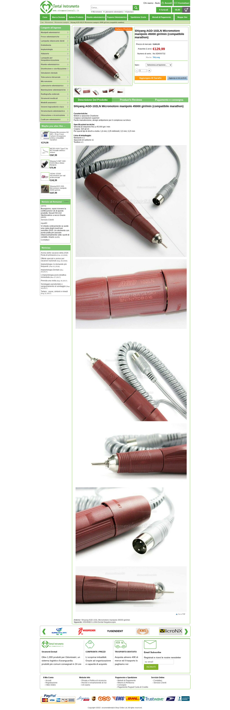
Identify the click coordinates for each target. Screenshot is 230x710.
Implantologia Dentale (52, 271)
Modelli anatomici (48, 102)
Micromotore (97, 12)
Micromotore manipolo (61, 22)
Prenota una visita (54, 281)
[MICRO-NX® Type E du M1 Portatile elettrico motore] (45, 151)
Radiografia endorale (50, 94)
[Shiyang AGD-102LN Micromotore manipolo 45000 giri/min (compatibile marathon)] (103, 56)
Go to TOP (181, 614)
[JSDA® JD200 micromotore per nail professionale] (45, 176)
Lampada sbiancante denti (52, 41)
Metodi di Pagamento (161, 17)
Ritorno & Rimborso (126, 683)
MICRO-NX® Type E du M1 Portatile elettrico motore (59, 150)
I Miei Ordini (51, 685)
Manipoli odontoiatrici (50, 32)
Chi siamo (148, 3)
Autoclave (130, 12)
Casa (45, 17)
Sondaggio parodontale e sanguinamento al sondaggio (55, 286)
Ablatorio (45, 54)
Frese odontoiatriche (50, 37)
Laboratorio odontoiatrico (114, 12)
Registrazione (51, 683)
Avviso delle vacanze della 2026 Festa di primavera (54, 254)
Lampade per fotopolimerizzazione (50, 59)
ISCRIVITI (151, 667)
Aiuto (157, 3)
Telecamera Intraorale (50, 77)
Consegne (122, 685)
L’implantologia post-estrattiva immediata (53, 276)
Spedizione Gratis (138, 17)
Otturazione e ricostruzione (53, 115)
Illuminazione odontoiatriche (53, 90)
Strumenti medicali (49, 98)
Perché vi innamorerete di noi (94, 683)
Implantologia (47, 49)
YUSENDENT (115, 631)
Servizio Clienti (47, 212)
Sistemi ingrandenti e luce (52, 107)
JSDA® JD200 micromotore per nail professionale (57, 175)
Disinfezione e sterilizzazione (53, 69)
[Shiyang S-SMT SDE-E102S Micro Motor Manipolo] (45, 164)
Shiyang (156, 57)
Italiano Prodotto (76, 17)
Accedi (168, 3)
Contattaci (183, 3)
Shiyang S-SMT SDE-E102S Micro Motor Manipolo (58, 163)
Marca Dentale (58, 17)
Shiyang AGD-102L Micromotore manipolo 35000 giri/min (58, 188)
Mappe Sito (182, 17)
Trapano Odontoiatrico (117, 17)
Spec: (137, 65)
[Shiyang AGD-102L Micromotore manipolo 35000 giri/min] (45, 189)
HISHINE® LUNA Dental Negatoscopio (99, 622)
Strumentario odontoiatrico (53, 111)
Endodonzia (46, 45)
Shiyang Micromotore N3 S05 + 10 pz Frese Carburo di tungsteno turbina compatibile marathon (59, 136)
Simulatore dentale (49, 73)
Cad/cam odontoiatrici (50, 119)
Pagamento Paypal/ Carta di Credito (133, 687)
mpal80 (44, 216)
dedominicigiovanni (49, 236)
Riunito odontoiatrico (96, 17)
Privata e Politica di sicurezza (94, 680)
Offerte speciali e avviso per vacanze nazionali (54, 259)
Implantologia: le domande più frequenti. (54, 265)
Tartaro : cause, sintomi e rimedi (54, 292)
